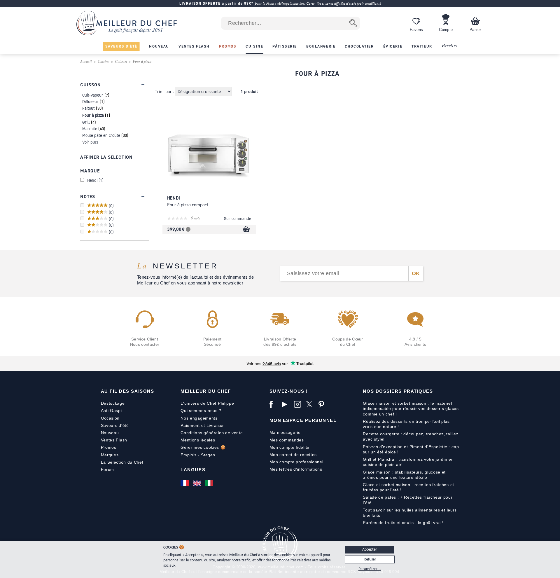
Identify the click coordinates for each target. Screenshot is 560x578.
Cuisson (121, 61)
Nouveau (110, 432)
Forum (107, 469)
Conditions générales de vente (212, 432)
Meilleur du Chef (206, 391)
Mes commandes (287, 440)
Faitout (88, 108)
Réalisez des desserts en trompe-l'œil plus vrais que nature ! (406, 424)
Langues (193, 469)
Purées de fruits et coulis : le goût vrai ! (403, 522)
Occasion (110, 418)
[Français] (185, 483)
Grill (86, 122)
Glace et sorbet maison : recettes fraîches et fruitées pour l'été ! (408, 487)
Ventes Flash (114, 440)
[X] (311, 404)
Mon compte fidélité (289, 447)
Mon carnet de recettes (293, 454)
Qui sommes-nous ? (201, 410)
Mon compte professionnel (296, 462)
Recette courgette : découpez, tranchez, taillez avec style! (410, 436)
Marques (110, 455)
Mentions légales (198, 440)
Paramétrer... (369, 569)
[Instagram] (298, 404)
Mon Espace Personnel (303, 420)
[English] (197, 483)
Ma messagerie (285, 432)
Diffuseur (90, 101)
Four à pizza (93, 115)
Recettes (449, 46)
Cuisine (103, 61)
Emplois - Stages (198, 455)
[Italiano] (209, 483)
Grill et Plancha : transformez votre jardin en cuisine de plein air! (408, 462)
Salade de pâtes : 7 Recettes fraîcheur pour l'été (407, 500)
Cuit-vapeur (92, 94)
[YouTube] (286, 404)
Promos (108, 447)
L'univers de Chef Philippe (207, 403)
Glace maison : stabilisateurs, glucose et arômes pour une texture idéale (404, 475)
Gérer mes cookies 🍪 (203, 447)
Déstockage (113, 403)
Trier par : (165, 91)
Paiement (190, 425)
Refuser (370, 559)
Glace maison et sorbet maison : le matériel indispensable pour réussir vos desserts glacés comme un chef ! (411, 408)
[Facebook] (274, 404)
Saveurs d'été (115, 425)
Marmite (89, 128)
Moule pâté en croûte (101, 135)
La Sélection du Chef (122, 462)
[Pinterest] (323, 404)
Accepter (369, 549)
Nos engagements (199, 418)
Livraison (215, 425)
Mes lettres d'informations (296, 469)
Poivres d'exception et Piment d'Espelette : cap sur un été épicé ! (411, 449)
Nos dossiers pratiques (398, 391)
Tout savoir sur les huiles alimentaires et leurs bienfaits (410, 513)
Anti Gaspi (111, 410)
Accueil (86, 61)
